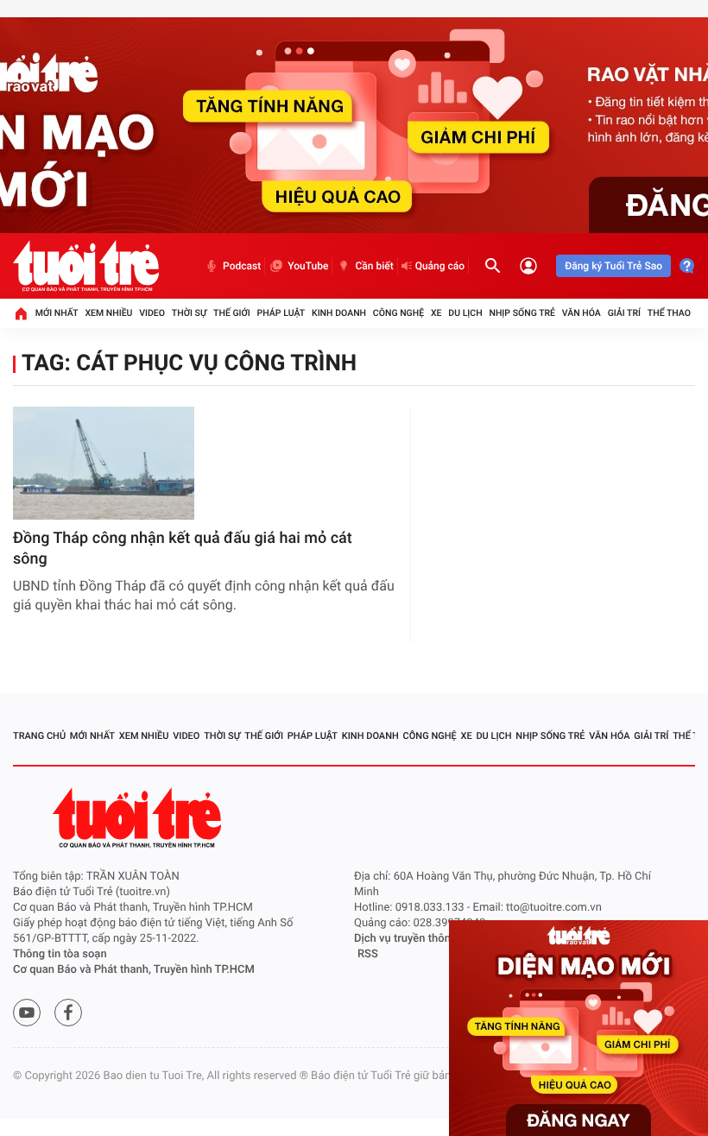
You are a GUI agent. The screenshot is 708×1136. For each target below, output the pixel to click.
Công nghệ (398, 313)
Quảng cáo (440, 266)
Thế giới (231, 313)
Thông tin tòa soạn (60, 954)
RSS (367, 954)
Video (152, 313)
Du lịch (465, 313)
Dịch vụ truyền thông (405, 938)
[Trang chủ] (20, 313)
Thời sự (189, 313)
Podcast (242, 266)
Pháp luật (281, 313)
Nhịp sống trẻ (522, 313)
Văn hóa (581, 313)
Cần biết (374, 266)
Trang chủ (39, 736)
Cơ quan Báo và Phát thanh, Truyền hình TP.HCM (134, 969)
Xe (436, 313)
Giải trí (624, 313)
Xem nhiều (108, 313)
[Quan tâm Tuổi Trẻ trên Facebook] (68, 1012)
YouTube (308, 266)
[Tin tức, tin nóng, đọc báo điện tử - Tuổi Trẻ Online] (86, 266)
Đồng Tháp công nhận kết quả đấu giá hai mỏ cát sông (182, 548)
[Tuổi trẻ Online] (139, 818)
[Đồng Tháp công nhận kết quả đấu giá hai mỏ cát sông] (103, 463)
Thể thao (669, 313)
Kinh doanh (339, 313)
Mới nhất (57, 313)
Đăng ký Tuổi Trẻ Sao (613, 266)
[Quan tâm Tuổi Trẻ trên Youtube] (27, 1012)
